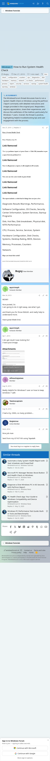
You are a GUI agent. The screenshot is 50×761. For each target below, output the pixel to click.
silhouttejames (16, 378)
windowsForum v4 (12, 550)
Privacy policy (16, 552)
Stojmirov (13, 421)
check (4, 77)
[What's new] (42, 3)
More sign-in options (25, 758)
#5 (47, 409)
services (26, 84)
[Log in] (33, 3)
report (12, 84)
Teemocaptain (16, 401)
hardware (5, 81)
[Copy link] (46, 127)
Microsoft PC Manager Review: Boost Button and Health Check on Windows (26, 473)
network (21, 81)
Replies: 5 (17, 128)
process (4, 84)
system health (43, 84)
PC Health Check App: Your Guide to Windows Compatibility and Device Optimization (22, 499)
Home (31, 552)
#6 (47, 429)
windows (13, 87)
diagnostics (36, 77)
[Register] (38, 3)
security (18, 84)
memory (14, 81)
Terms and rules (39, 550)
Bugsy (6, 74)
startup (33, 84)
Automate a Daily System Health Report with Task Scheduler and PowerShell (26, 461)
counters (22, 77)
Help (25, 552)
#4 (47, 386)
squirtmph (14, 287)
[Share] (42, 127)
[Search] (47, 3)
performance (39, 81)
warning (5, 87)
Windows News (26, 477)
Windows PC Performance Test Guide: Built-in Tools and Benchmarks (26, 512)
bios (45, 74)
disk (43, 77)
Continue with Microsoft (26, 748)
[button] (21, 550)
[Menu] (3, 3)
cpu (28, 77)
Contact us (28, 550)
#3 (47, 336)
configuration (12, 77)
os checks (29, 81)
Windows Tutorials (27, 465)
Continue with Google (26, 753)
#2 (47, 295)
